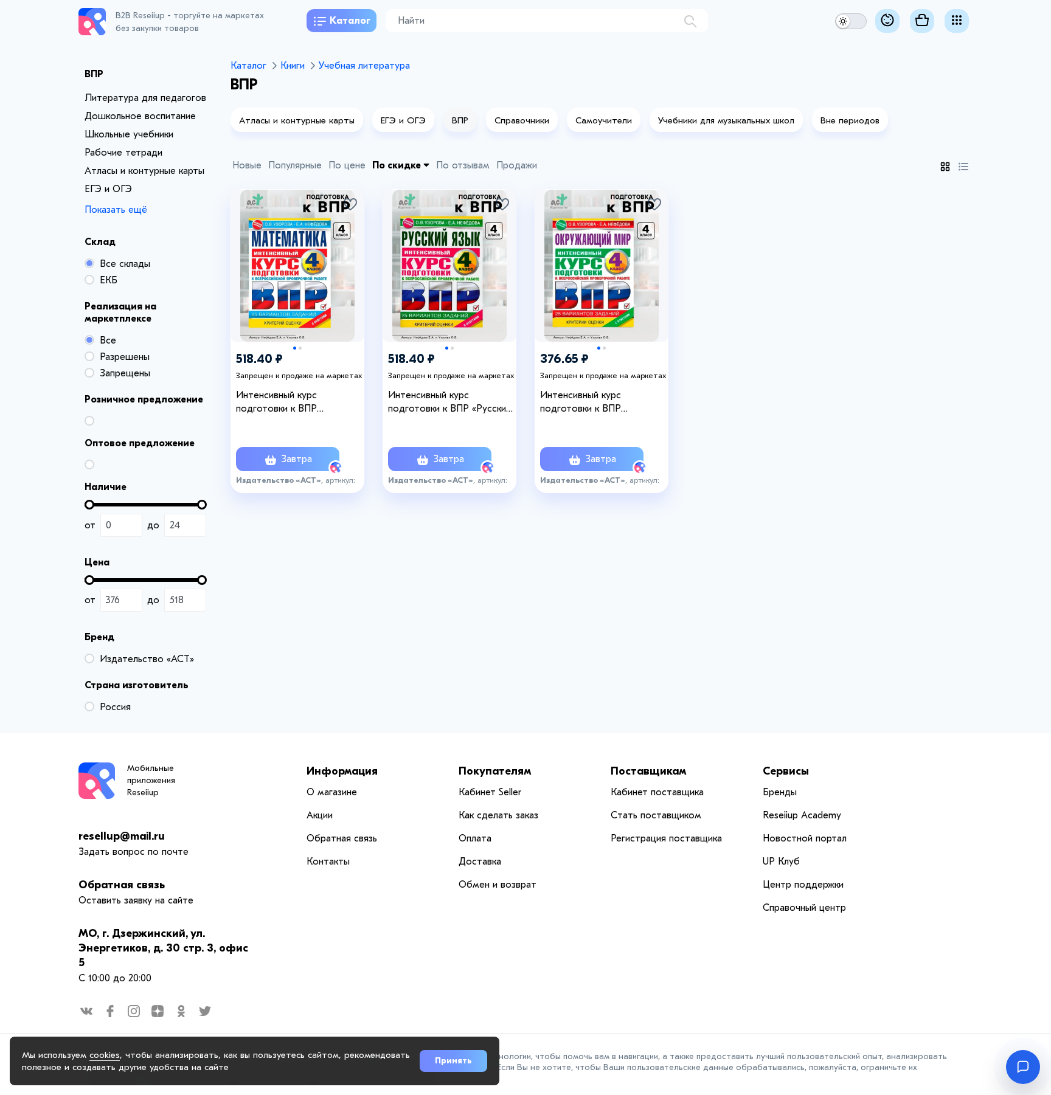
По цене (347, 165)
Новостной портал (805, 838)
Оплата (475, 838)
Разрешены (125, 356)
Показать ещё (116, 209)
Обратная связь (121, 885)
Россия (115, 707)
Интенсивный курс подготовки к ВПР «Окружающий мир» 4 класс (601, 402)
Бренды (780, 792)
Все (108, 340)
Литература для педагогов (145, 97)
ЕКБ (108, 280)
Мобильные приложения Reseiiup (151, 780)
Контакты (328, 861)
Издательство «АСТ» (147, 659)
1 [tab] (294, 348)
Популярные (295, 165)
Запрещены (125, 373)
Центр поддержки (803, 884)
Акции (320, 815)
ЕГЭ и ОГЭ (108, 189)
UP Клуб (781, 861)
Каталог (350, 20)
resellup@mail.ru (121, 836)
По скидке (397, 165)
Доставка (480, 861)
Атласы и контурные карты (144, 170)
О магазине (332, 792)
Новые (247, 165)
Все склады (125, 263)
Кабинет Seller (490, 792)
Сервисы (786, 771)
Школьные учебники (129, 134)
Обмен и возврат (497, 884)
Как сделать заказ (498, 815)
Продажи (516, 165)
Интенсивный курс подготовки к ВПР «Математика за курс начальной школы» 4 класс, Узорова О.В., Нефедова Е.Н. (295, 402)
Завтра (295, 459)
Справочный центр (804, 907)
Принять (453, 1060)
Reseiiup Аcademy (802, 815)
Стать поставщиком (656, 815)
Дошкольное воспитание (140, 116)
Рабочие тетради (123, 152)
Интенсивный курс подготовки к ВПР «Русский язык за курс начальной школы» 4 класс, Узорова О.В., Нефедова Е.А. (449, 402)
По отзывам (463, 165)
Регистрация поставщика (666, 838)
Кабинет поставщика (657, 792)
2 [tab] (300, 348)
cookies (104, 1054)
